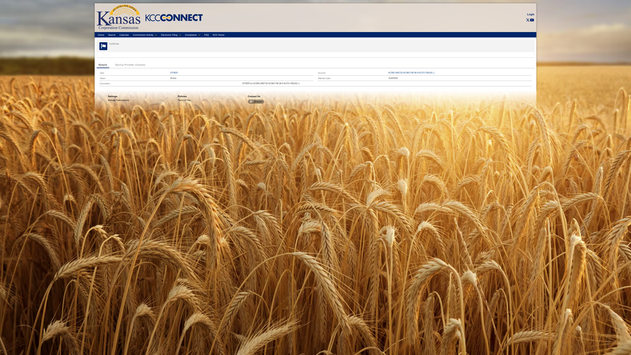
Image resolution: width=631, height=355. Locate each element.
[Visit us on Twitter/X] (528, 20)
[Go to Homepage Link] (118, 17)
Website (258, 101)
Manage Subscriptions (118, 100)
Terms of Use (184, 100)
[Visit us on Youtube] (532, 20)
